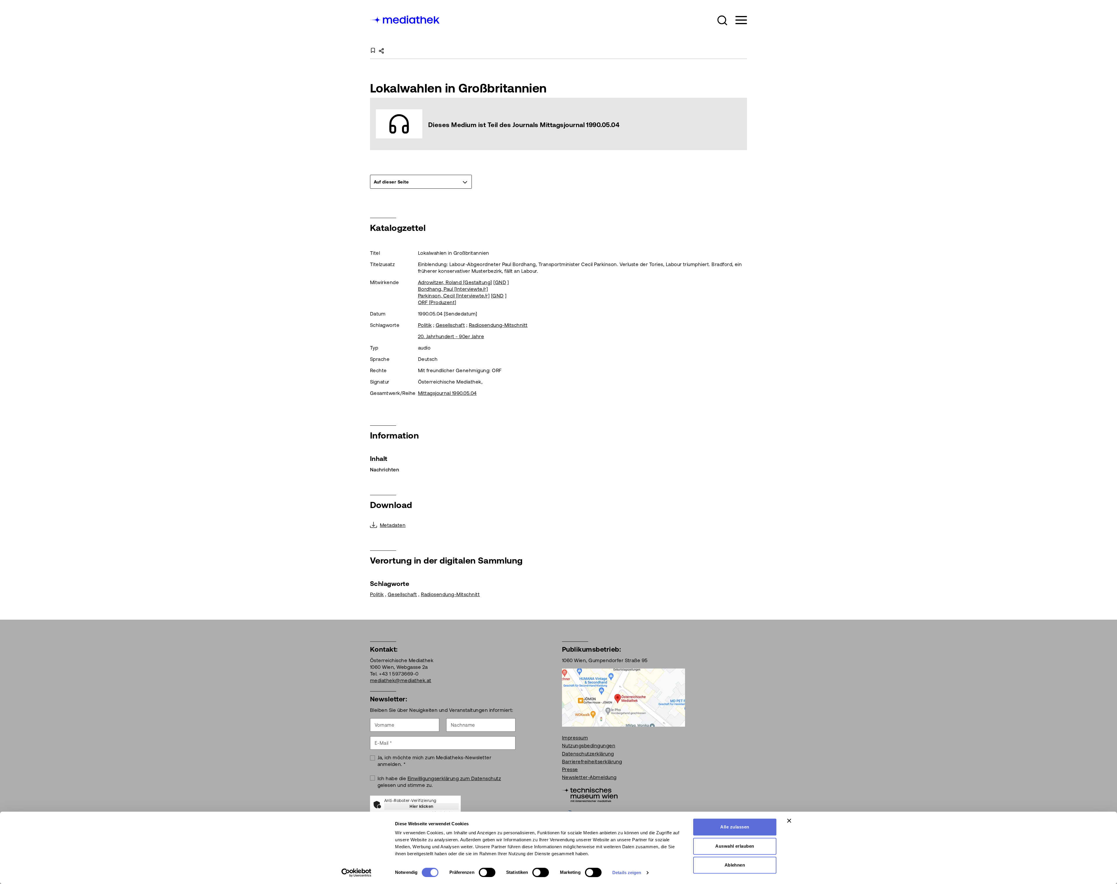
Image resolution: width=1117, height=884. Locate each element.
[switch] (487, 872)
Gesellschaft (450, 325)
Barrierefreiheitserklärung (592, 761)
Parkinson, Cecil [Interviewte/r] (454, 296)
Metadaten (392, 525)
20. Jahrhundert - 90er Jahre (451, 336)
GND (500, 282)
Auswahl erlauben (734, 846)
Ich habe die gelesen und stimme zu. (439, 782)
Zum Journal (558, 124)
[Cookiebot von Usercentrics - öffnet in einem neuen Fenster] (356, 872)
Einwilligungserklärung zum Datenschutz (454, 778)
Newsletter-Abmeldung (589, 777)
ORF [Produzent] (437, 302)
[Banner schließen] (789, 821)
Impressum (575, 738)
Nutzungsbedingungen (588, 745)
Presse (570, 769)
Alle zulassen (734, 826)
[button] (722, 20)
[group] (421, 182)
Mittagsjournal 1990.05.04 (447, 393)
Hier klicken (421, 806)
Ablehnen (735, 864)
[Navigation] (737, 20)
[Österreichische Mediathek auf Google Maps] (623, 697)
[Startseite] (405, 19)
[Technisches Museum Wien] (590, 794)
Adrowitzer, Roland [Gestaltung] (455, 282)
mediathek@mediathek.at (400, 680)
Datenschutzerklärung (588, 754)
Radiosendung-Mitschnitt (498, 325)
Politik (425, 325)
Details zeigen (626, 872)
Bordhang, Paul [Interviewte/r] (453, 289)
